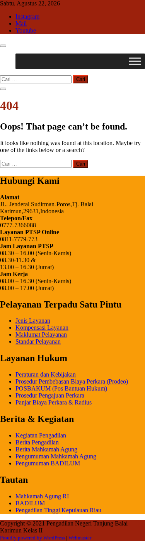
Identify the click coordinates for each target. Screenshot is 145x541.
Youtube (25, 30)
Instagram (27, 16)
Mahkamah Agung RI (42, 496)
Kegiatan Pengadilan (40, 435)
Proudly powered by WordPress (33, 538)
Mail (21, 23)
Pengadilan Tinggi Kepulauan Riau (58, 510)
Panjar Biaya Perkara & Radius (53, 402)
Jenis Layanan (32, 320)
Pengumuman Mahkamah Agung (55, 456)
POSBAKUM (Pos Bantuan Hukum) (61, 388)
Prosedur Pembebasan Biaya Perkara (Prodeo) (71, 381)
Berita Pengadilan (37, 442)
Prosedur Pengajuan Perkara (49, 395)
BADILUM (30, 503)
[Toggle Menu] (135, 61)
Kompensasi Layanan (41, 327)
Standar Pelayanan (38, 341)
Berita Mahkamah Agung (46, 449)
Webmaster (79, 538)
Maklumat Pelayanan (41, 334)
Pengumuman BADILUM (47, 463)
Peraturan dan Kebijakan (45, 374)
